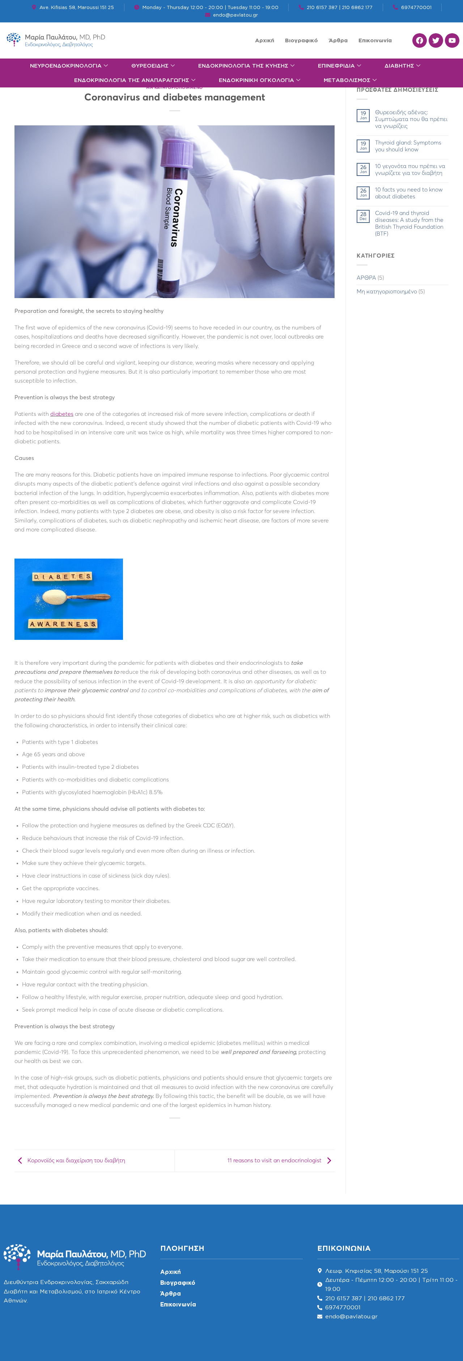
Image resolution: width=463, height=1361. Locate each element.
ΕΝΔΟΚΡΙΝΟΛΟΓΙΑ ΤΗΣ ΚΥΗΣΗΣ (243, 66)
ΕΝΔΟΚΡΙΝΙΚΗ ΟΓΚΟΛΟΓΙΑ (256, 80)
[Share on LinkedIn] (194, 1130)
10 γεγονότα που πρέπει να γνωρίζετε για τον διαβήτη (410, 169)
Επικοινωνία (375, 40)
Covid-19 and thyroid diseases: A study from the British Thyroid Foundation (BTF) (409, 223)
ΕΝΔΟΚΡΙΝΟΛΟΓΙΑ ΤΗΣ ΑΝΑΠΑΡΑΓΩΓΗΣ (131, 80)
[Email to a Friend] (181, 1130)
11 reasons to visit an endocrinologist (275, 1160)
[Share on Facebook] (155, 1130)
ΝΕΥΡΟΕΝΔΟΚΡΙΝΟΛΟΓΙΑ (66, 66)
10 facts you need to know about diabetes (409, 193)
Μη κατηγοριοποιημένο (174, 88)
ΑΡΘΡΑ (366, 278)
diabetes (61, 414)
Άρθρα (338, 40)
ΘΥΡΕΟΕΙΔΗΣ (150, 66)
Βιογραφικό (301, 40)
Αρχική (264, 40)
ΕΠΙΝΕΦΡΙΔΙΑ (336, 66)
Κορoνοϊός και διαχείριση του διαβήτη (75, 1160)
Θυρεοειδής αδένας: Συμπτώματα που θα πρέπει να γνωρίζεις (411, 119)
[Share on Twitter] (168, 1130)
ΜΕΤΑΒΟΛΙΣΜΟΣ (347, 80)
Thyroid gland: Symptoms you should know (408, 146)
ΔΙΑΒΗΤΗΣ (399, 66)
